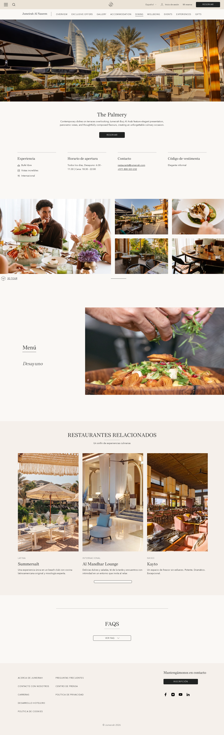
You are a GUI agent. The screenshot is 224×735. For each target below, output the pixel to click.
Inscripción (180, 681)
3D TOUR (12, 278)
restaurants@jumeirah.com (131, 165)
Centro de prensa (67, 686)
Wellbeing (153, 14)
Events (168, 14)
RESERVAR (208, 4)
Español (150, 4)
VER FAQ (109, 638)
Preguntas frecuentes (70, 678)
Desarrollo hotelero (31, 703)
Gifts (198, 14)
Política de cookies (30, 711)
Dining (139, 14)
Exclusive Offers (82, 14)
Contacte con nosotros (33, 686)
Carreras (23, 695)
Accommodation (121, 14)
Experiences (183, 14)
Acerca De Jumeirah (30, 678)
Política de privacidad (70, 695)
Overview (62, 14)
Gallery (101, 14)
